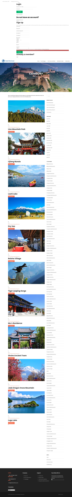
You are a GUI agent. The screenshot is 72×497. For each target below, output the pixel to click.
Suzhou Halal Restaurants (51, 378)
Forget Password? (19, 14)
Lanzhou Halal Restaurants (51, 298)
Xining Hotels (49, 426)
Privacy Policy (41, 477)
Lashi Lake (12, 194)
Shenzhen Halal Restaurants (51, 363)
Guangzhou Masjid (50, 233)
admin (13, 127)
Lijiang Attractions (17, 127)
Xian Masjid (48, 421)
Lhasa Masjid (49, 313)
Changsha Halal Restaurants (51, 176)
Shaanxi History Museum (51, 109)
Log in (48, 457)
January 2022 (49, 138)
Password (18, 9)
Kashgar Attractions (50, 277)
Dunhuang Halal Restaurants (51, 209)
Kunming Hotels (49, 291)
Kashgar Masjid (49, 284)
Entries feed (49, 459)
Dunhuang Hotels (50, 212)
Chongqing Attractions (50, 192)
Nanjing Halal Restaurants (51, 337)
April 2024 (48, 121)
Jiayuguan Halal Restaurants (51, 272)
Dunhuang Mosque (50, 102)
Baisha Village (14, 258)
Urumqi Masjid (49, 402)
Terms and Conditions (43, 479)
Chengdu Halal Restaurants (51, 185)
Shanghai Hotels (49, 356)
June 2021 (48, 154)
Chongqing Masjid (50, 197)
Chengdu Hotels (49, 188)
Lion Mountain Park (16, 129)
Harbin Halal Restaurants (51, 257)
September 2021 (49, 147)
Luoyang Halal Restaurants (51, 330)
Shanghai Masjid (49, 359)
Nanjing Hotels (49, 339)
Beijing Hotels (49, 168)
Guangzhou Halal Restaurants (52, 229)
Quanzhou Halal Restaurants (51, 347)
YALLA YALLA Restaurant (51, 107)
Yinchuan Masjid (49, 436)
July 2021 (48, 152)
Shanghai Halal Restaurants (51, 354)
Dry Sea (11, 226)
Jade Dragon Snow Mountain (21, 388)
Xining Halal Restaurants (51, 424)
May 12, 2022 (10, 127)
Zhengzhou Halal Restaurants (52, 448)
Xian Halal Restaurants (50, 416)
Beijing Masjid (49, 171)
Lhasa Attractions (50, 306)
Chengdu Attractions (50, 183)
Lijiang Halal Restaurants (51, 318)
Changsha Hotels (49, 178)
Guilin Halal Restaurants (51, 238)
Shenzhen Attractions (50, 361)
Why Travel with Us (27, 477)
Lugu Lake (12, 420)
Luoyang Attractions (50, 327)
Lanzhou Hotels (49, 301)
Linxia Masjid (49, 325)
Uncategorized (49, 392)
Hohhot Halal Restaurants (51, 265)
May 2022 (48, 128)
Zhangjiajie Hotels (50, 441)
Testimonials (67, 61)
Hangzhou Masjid (49, 253)
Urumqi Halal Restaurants (51, 397)
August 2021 (49, 150)
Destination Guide (60, 61)
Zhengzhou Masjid (50, 450)
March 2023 (49, 123)
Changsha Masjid (49, 180)
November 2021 (49, 142)
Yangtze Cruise (49, 431)
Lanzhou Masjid (49, 303)
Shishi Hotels (49, 373)
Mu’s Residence (15, 323)
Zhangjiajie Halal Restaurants (51, 438)
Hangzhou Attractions (50, 245)
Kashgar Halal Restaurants (51, 279)
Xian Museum (49, 112)
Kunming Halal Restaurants (51, 289)
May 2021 (48, 157)
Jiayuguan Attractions (50, 269)
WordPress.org (49, 464)
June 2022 (48, 126)
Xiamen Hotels (49, 409)
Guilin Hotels (49, 241)
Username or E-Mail (19, 6)
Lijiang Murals (14, 161)
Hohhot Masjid (49, 267)
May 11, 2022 (10, 288)
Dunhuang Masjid (50, 214)
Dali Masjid (48, 204)
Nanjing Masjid (49, 342)
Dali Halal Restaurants (50, 202)
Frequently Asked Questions (44, 480)
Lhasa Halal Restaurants (51, 308)
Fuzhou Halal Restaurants (51, 219)
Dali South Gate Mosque (51, 105)
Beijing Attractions (50, 163)
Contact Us (41, 475)
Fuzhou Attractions (50, 216)
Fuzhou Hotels (49, 221)
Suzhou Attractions (50, 376)
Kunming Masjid (49, 294)
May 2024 (48, 118)
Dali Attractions (49, 200)
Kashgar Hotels (49, 282)
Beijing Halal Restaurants (51, 166)
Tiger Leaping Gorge (17, 291)
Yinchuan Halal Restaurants (51, 433)
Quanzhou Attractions (50, 344)
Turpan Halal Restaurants (51, 385)
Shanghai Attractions (50, 351)
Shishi (48, 371)
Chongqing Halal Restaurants (52, 195)
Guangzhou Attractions (51, 226)
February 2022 (49, 135)
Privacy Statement (46, 49)
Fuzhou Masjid (49, 224)
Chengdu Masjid (49, 190)
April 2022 (48, 130)
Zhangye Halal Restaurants (51, 443)
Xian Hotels (48, 419)
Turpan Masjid (49, 390)
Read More (11, 132)
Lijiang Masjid (49, 320)
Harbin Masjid (49, 260)
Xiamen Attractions (50, 404)
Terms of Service (38, 49)
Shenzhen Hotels (49, 366)
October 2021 (49, 145)
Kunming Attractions (50, 286)
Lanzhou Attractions (50, 296)
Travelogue (26, 479)
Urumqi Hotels (49, 400)
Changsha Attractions (50, 173)
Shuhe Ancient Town (17, 355)
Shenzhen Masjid (49, 368)
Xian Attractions (49, 414)
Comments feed (49, 462)
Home (38, 61)
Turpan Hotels (49, 388)
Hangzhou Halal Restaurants (51, 248)
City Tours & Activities (51, 61)
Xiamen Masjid (49, 412)
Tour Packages (43, 61)
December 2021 (49, 140)
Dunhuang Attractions (50, 207)
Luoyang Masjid (49, 332)
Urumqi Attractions (50, 395)
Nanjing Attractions (50, 335)
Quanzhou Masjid (50, 349)
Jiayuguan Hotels (49, 274)
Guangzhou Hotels (50, 231)
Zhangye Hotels (49, 445)
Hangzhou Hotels (49, 250)
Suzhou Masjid (49, 383)
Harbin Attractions (50, 255)
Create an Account (19, 19)
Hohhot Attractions (50, 262)
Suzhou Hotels (49, 380)
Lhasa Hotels (49, 310)
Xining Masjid (49, 429)
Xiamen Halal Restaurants (51, 407)
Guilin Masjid (49, 243)
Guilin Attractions (50, 236)
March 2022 (49, 133)
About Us (26, 475)
